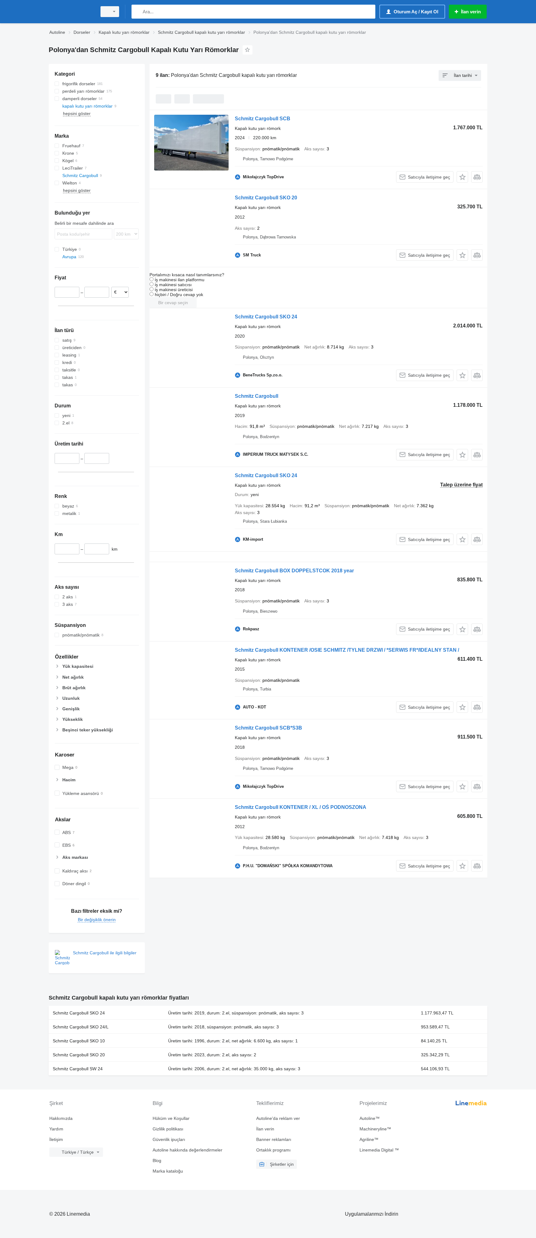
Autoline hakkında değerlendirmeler (187, 1149)
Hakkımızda (61, 1118)
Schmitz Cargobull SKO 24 (266, 316)
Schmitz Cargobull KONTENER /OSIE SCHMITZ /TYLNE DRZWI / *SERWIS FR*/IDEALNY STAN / (347, 650)
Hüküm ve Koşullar (171, 1118)
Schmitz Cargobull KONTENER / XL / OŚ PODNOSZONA (300, 807)
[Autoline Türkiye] (71, 12)
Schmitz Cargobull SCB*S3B (268, 727)
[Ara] (137, 12)
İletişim (56, 1139)
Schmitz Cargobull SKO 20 (266, 197)
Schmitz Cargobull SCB (262, 118)
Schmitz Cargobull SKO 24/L (81, 1026)
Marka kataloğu (168, 1171)
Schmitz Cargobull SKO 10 (79, 1040)
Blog (157, 1160)
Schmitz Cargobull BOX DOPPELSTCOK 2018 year (294, 570)
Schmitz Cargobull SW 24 (78, 1068)
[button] (462, 177)
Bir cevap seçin (173, 302)
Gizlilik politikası (168, 1128)
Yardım (56, 1128)
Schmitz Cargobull (256, 396)
